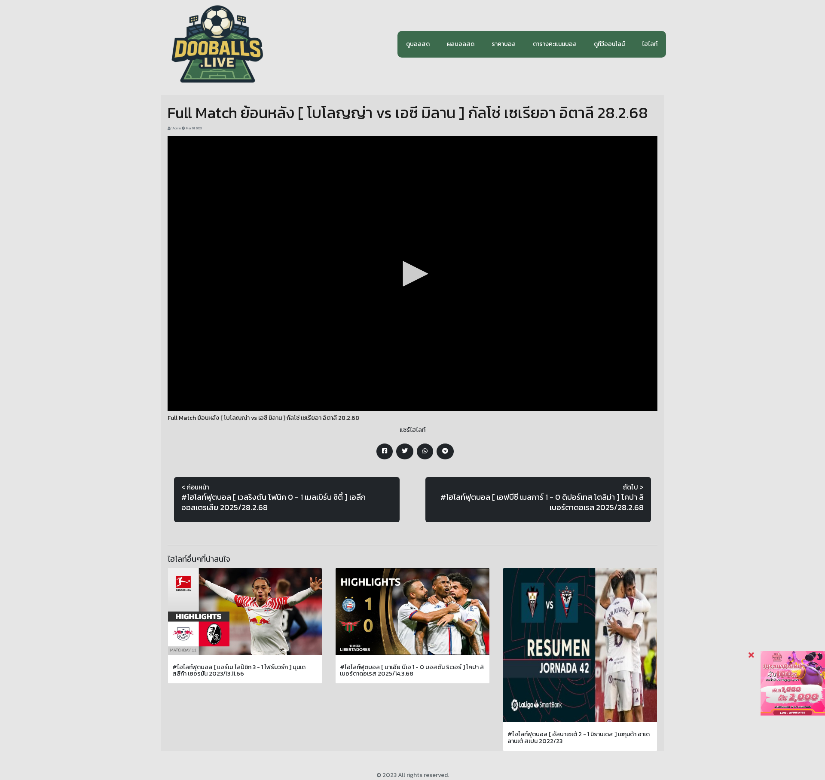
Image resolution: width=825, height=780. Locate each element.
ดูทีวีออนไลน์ (609, 44)
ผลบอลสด (460, 44)
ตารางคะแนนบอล (555, 44)
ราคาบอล (504, 44)
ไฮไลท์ (649, 44)
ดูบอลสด (418, 44)
